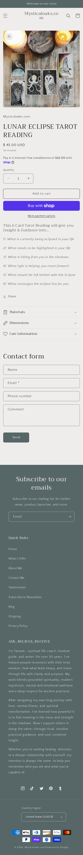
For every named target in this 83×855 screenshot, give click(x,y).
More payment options (41, 216)
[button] (5, 15)
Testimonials (17, 587)
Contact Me (16, 578)
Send (16, 437)
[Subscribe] (69, 517)
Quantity (8, 169)
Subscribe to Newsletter (25, 597)
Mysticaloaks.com (35, 847)
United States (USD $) (39, 816)
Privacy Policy (18, 626)
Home (13, 549)
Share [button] (12, 296)
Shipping (15, 616)
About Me (15, 568)
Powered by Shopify (57, 847)
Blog (11, 607)
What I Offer (17, 558)
